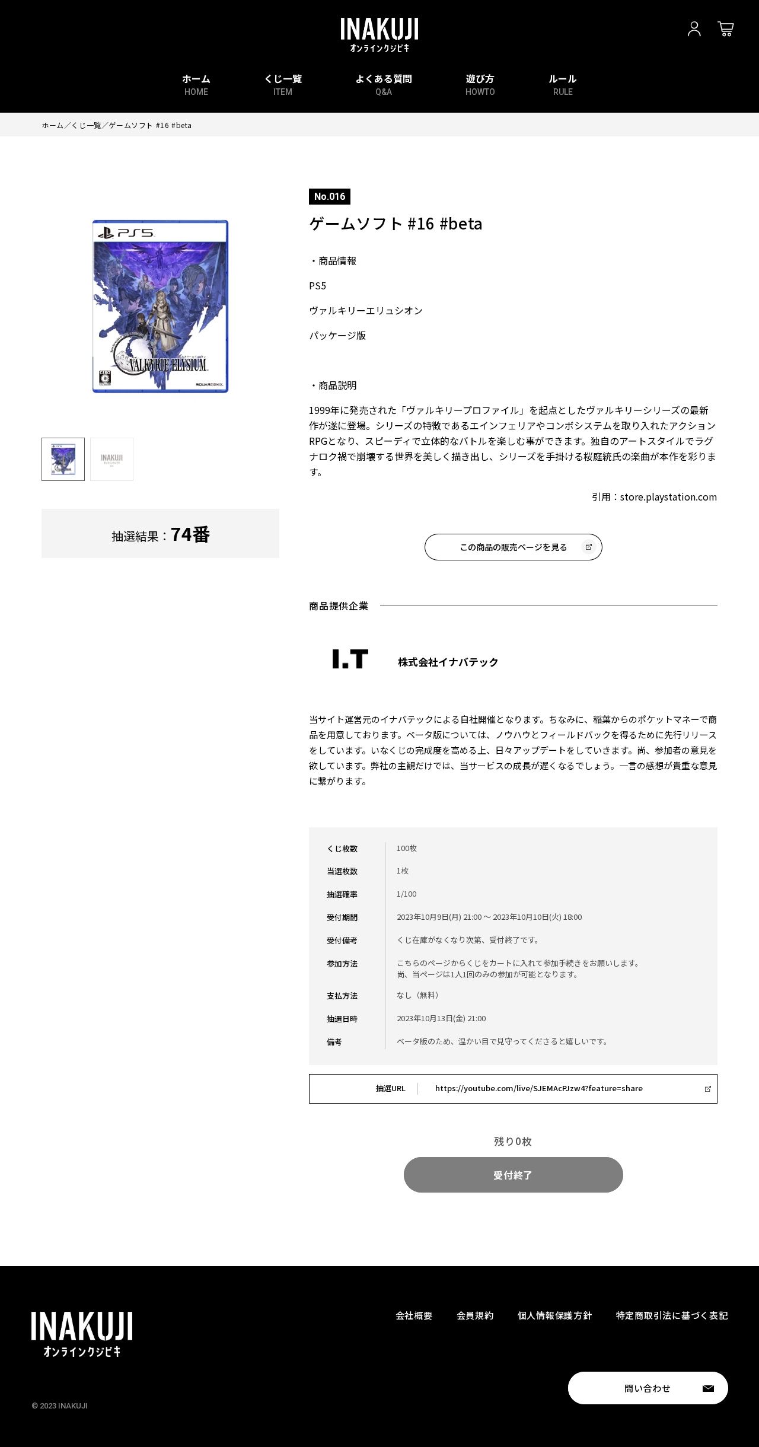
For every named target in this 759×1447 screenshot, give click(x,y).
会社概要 (414, 1315)
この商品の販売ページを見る (513, 547)
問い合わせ (647, 1388)
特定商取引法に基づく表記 (672, 1315)
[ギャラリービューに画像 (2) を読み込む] (111, 459)
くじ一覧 (86, 125)
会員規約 (475, 1315)
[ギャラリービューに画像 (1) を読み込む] (63, 459)
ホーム (53, 125)
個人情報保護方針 (555, 1315)
